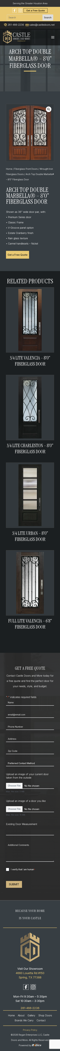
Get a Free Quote (35, 10)
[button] (48, 109)
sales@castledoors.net (42, 24)
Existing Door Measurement (21, 824)
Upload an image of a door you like (26, 800)
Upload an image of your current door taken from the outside (27, 776)
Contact (41, 1020)
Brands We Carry (24, 1020)
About (21, 1015)
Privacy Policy (30, 1030)
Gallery (31, 1015)
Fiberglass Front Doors (26, 169)
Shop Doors (45, 1015)
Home (9, 169)
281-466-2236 (15, 24)
